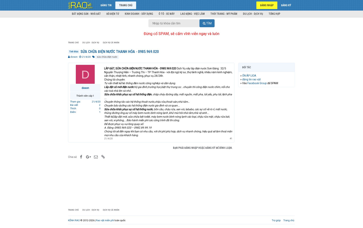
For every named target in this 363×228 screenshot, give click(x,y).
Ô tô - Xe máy (167, 13)
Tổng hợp (274, 13)
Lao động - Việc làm (192, 13)
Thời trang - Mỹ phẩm (223, 13)
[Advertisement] (266, 147)
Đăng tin (106, 5)
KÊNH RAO (74, 220)
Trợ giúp (276, 220)
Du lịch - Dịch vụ (253, 13)
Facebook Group (257, 83)
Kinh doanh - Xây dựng (139, 13)
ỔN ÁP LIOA (249, 75)
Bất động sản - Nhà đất (86, 13)
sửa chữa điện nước (107, 57)
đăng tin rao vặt (251, 79)
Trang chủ (125, 5)
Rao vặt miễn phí (105, 220)
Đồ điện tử (112, 13)
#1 (231, 138)
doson (74, 56)
